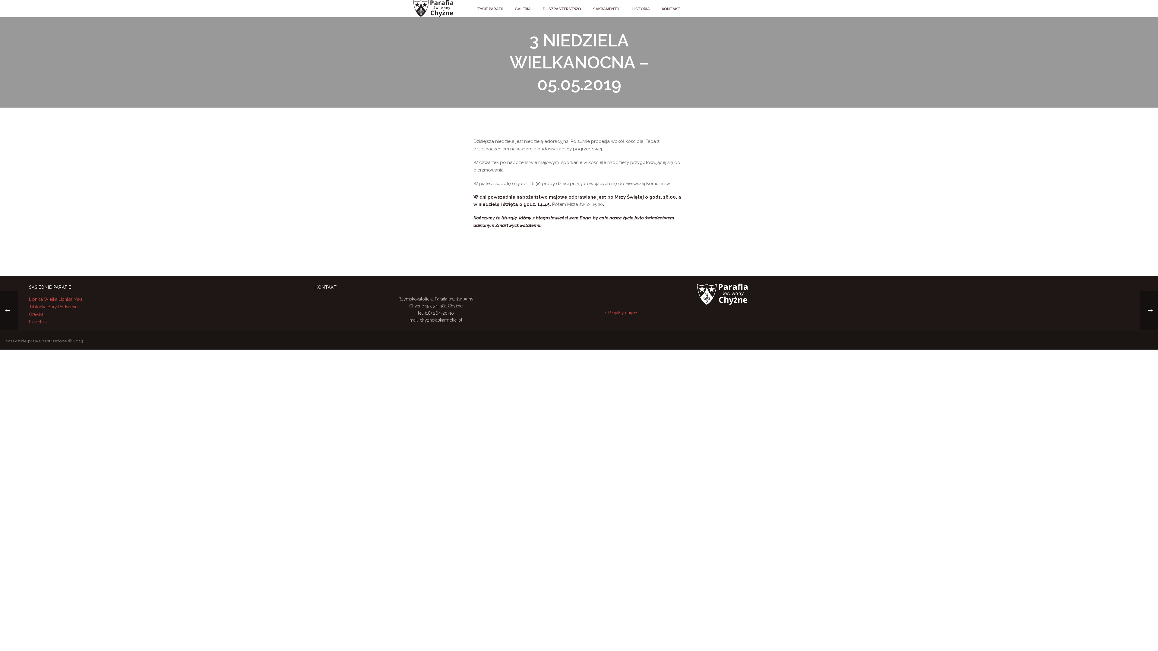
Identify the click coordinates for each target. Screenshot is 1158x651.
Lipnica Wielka (44, 299)
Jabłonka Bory (43, 306)
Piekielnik (38, 321)
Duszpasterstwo (562, 9)
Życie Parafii (490, 9)
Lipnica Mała (71, 299)
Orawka (36, 314)
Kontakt (671, 9)
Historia (641, 9)
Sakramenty (606, 9)
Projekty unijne (622, 312)
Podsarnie (68, 306)
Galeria (523, 9)
